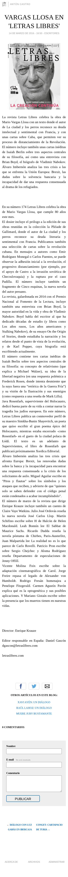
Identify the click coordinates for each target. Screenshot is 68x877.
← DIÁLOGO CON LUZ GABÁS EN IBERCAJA (19, 827)
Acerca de (11, 862)
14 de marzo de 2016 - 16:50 (25, 33)
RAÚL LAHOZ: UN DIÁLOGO (34, 707)
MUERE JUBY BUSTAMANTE (34, 713)
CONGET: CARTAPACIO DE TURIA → (49, 827)
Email (47, 686)
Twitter (34, 686)
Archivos (34, 862)
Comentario (13, 773)
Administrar (57, 862)
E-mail (18, 759)
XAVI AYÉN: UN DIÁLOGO (34, 702)
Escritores (51, 33)
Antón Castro (20, 4)
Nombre (11, 746)
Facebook (21, 686)
